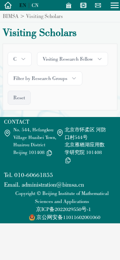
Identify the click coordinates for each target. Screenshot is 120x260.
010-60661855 (33, 175)
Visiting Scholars (44, 16)
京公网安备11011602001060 (68, 217)
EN (22, 5)
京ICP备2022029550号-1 (63, 209)
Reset (19, 97)
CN (35, 5)
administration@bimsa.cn (53, 184)
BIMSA (11, 16)
